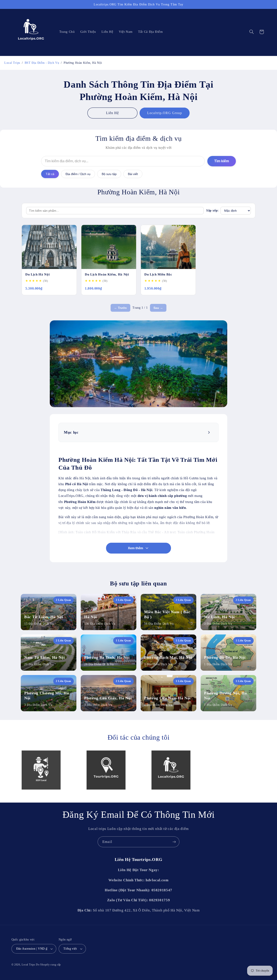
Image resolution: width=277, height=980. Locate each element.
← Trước (120, 308)
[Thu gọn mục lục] (209, 432)
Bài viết (133, 174)
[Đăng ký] (174, 841)
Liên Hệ (112, 113)
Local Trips (28, 964)
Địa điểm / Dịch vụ (78, 174)
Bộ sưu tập (109, 174)
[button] (251, 32)
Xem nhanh (63, 263)
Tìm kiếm (221, 161)
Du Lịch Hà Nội (37, 274)
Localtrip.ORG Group (164, 113)
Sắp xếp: (212, 210)
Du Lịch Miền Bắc (158, 274)
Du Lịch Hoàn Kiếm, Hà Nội (107, 274)
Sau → (158, 308)
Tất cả (50, 174)
